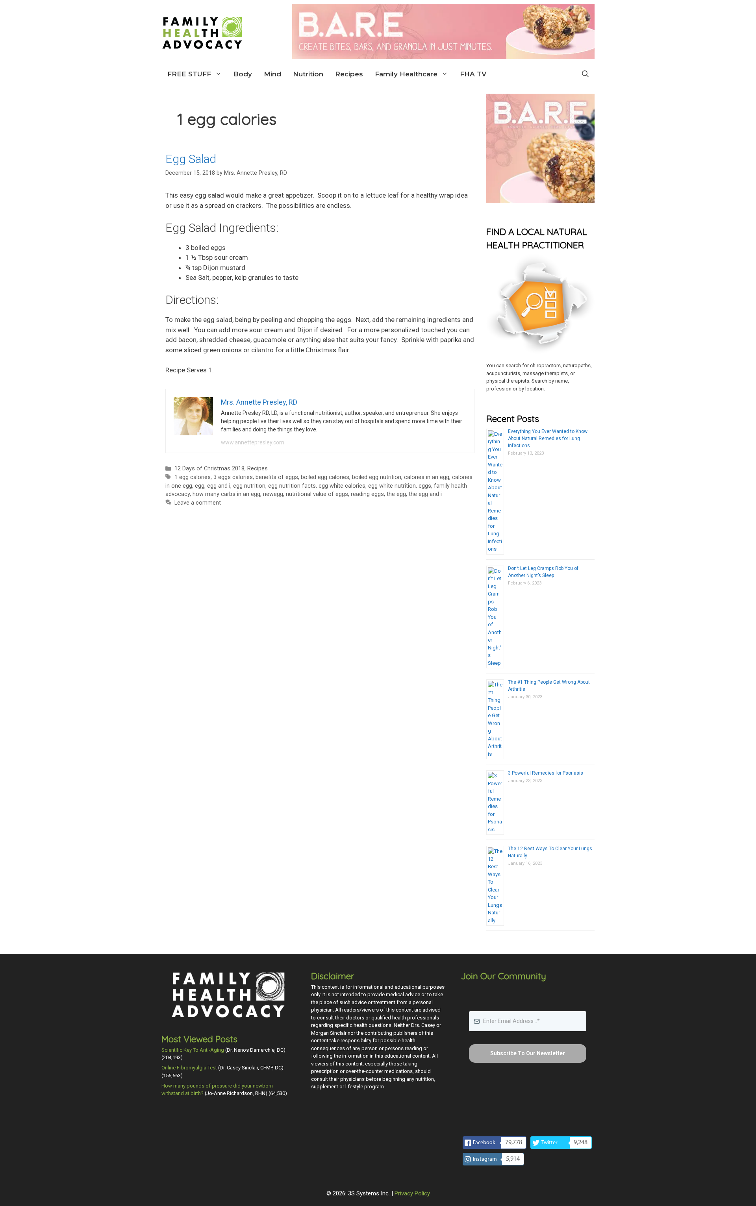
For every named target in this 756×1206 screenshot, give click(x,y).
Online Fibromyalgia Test (189, 1068)
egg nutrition (249, 486)
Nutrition (308, 74)
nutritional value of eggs (317, 494)
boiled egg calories (325, 477)
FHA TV (473, 74)
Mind (272, 74)
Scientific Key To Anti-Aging (192, 1050)
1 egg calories (192, 477)
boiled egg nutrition (376, 477)
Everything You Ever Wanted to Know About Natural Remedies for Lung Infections (547, 438)
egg (199, 486)
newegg (273, 494)
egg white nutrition (392, 486)
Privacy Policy (412, 1193)
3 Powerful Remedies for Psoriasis (545, 773)
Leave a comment (197, 502)
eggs (425, 486)
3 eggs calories (233, 477)
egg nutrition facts (292, 486)
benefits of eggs (277, 477)
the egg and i (425, 494)
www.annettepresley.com (252, 442)
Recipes (349, 74)
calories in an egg (426, 477)
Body (242, 74)
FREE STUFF (189, 74)
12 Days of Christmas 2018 (209, 468)
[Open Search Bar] (585, 74)
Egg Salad (190, 159)
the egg (396, 494)
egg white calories (342, 486)
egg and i (218, 486)
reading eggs (367, 494)
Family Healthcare (406, 74)
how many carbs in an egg (226, 494)
